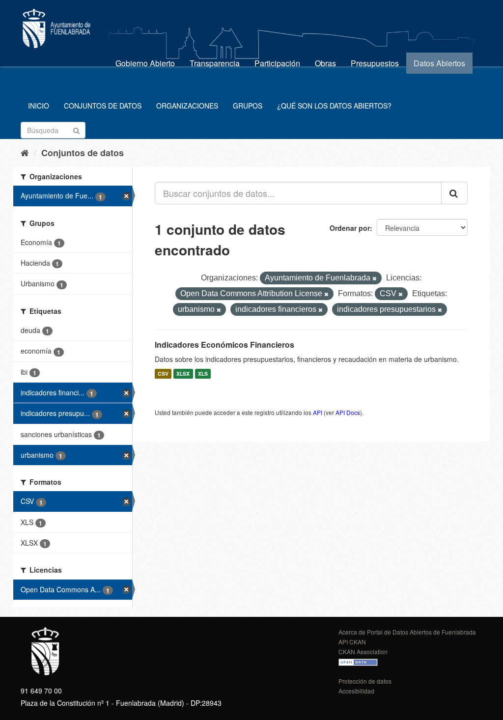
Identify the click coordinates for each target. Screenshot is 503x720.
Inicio (38, 106)
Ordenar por (350, 228)
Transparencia (215, 63)
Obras (325, 63)
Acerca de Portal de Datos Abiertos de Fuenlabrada (407, 632)
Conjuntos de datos (102, 106)
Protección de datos (364, 681)
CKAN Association (363, 651)
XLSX (183, 373)
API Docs (347, 412)
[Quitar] (374, 278)
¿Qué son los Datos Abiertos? (334, 106)
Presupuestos (375, 63)
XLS (203, 373)
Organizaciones (187, 106)
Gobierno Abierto (145, 63)
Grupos (247, 106)
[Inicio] (25, 152)
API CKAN (352, 641)
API (317, 412)
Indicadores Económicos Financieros (224, 344)
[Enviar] (76, 129)
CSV (163, 373)
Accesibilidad (356, 691)
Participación (277, 63)
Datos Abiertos (439, 63)
